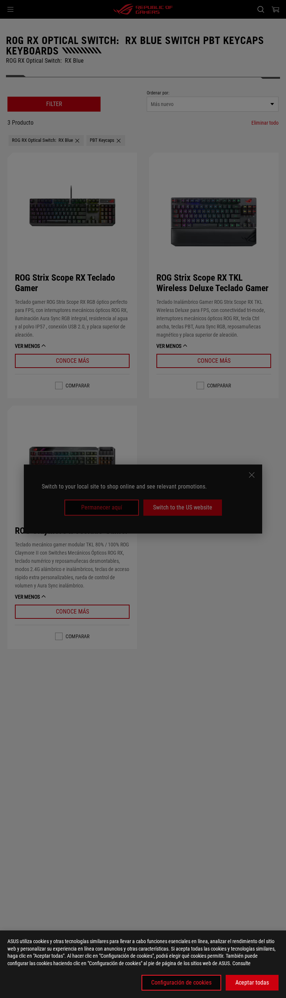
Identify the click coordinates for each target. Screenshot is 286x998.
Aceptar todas (252, 982)
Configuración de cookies (181, 982)
